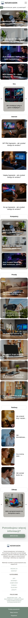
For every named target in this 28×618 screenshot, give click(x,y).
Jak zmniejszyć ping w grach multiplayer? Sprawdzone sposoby (14, 107)
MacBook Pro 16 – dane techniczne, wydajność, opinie (13, 22)
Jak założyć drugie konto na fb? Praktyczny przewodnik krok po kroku (13, 355)
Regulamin (14, 615)
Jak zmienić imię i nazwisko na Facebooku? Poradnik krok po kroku (21, 417)
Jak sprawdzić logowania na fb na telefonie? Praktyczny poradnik (13, 376)
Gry (14, 84)
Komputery (14, 216)
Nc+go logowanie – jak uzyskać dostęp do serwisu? (14, 208)
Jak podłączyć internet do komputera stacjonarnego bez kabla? (14, 335)
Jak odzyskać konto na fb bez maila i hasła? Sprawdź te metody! (13, 397)
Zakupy (14, 489)
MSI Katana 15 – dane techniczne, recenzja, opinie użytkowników (12, 75)
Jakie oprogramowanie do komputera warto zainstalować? (14, 512)
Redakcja (14, 568)
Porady (14, 274)
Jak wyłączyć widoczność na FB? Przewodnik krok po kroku (13, 293)
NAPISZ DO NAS (14, 535)
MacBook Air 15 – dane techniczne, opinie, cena (13, 40)
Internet (14, 116)
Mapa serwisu (14, 612)
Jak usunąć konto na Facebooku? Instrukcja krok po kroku (21, 474)
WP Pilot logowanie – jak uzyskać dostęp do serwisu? (14, 144)
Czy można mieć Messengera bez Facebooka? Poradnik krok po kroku (21, 455)
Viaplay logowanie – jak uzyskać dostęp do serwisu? (14, 176)
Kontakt (14, 571)
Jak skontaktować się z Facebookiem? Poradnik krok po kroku (21, 436)
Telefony (14, 407)
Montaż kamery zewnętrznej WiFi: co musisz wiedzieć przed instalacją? (13, 314)
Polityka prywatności (14, 609)
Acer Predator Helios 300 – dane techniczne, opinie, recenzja (14, 58)
